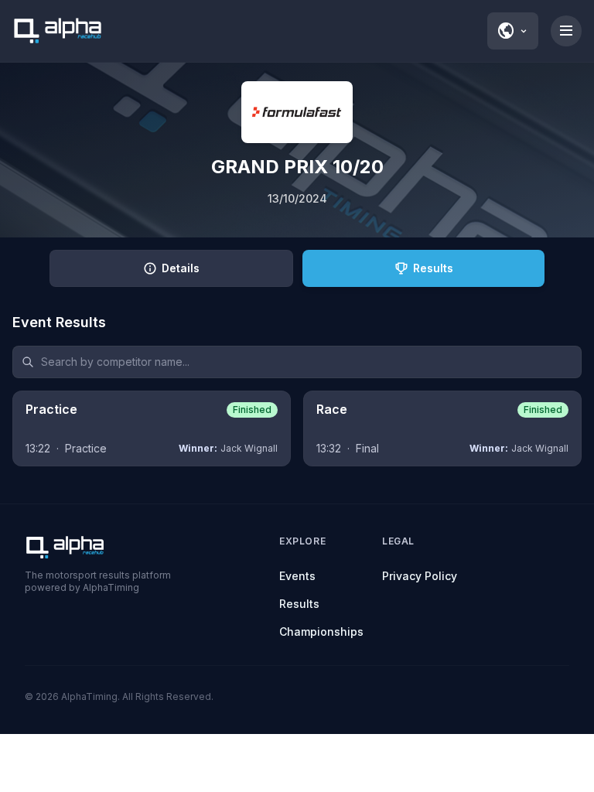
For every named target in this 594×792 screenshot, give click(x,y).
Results (299, 603)
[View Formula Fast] (297, 112)
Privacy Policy (419, 575)
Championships (321, 631)
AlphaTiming (89, 696)
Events (297, 575)
